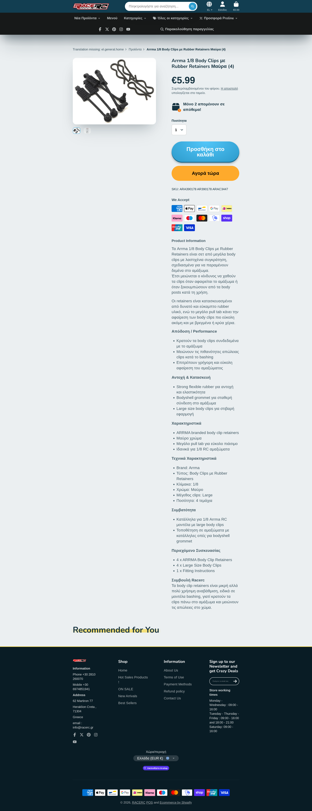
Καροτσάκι (236, 6)
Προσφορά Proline (219, 18)
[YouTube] (128, 29)
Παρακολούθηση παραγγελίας (189, 29)
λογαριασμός (222, 6)
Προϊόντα (135, 49)
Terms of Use (174, 677)
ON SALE (125, 689)
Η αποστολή (229, 88)
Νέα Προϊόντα (85, 18)
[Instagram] (121, 29)
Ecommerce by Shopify (176, 802)
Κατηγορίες (133, 18)
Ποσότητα (179, 120)
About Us (171, 670)
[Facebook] (100, 29)
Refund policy (174, 691)
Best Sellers (127, 703)
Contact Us (172, 698)
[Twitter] (107, 29)
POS (149, 802)
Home (122, 670)
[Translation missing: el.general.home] (91, 6)
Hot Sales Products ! (133, 679)
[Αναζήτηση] (192, 6)
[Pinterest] (114, 29)
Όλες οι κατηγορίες (173, 18)
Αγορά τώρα (205, 173)
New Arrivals (127, 696)
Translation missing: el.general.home (98, 49)
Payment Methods (178, 684)
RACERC (138, 802)
